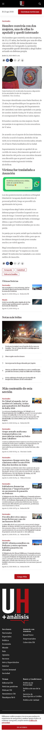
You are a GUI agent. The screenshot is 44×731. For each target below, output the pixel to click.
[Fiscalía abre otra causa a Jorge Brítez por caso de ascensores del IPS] (37, 516)
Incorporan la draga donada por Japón (20, 363)
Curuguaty (8, 270)
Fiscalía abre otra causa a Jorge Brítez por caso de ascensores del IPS (14, 519)
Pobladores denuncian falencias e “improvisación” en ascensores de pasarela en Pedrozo (16, 490)
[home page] (22, 3)
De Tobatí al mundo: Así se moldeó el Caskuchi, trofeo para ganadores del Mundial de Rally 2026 (16, 404)
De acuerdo (22, 727)
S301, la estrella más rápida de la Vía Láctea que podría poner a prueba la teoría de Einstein (16, 304)
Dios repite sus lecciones (15, 356)
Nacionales (6, 21)
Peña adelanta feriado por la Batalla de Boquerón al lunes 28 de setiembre (20, 378)
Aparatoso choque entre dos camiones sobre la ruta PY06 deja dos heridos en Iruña (16, 462)
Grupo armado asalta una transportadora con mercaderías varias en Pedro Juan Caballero (16, 435)
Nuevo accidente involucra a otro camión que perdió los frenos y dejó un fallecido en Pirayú (22, 370)
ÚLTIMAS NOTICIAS (30, 12)
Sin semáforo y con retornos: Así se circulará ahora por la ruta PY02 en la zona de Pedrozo (15, 289)
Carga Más (22, 577)
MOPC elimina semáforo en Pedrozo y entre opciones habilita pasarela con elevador (15, 546)
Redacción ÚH (24, 294)
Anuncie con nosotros (28, 630)
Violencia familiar (11, 274)
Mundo (4, 300)
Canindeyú (21, 270)
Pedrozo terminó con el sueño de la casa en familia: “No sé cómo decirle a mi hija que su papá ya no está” (22, 348)
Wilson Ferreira (25, 478)
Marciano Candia (25, 451)
